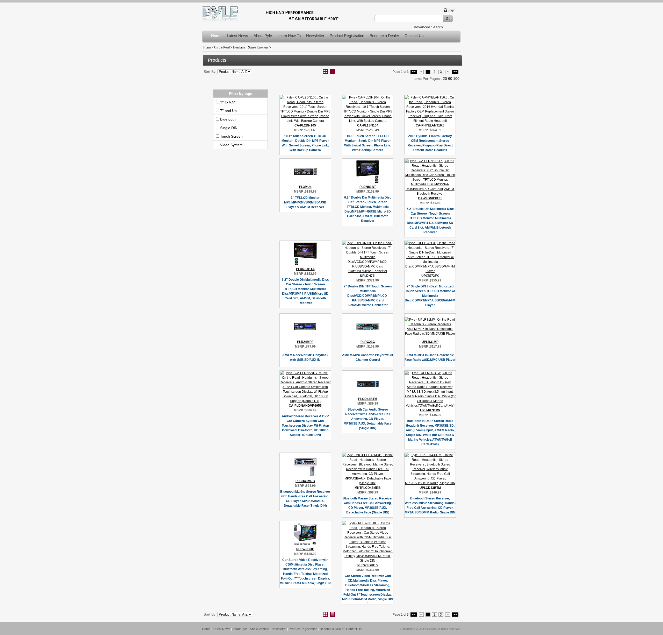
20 (445, 78)
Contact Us (414, 35)
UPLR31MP (430, 342)
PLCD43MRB (305, 481)
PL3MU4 (305, 187)
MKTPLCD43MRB (368, 488)
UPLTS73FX (430, 276)
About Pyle (263, 35)
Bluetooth (228, 119)
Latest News (237, 35)
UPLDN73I (367, 276)
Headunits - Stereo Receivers (251, 47)
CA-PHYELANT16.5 (430, 125)
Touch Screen (231, 136)
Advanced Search (428, 27)
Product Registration (347, 35)
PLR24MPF (305, 342)
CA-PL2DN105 (305, 125)
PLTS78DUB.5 (367, 565)
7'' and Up (228, 111)
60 (450, 78)
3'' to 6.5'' (228, 102)
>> (455, 72)
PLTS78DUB (305, 549)
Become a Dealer (384, 35)
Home (216, 35)
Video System (231, 145)
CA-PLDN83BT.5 (430, 198)
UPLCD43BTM (430, 488)
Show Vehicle (259, 629)
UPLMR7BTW (430, 410)
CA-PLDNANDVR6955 (305, 405)
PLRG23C (368, 342)
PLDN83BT (367, 187)
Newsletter (315, 35)
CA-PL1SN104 (367, 125)
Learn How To (289, 35)
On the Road (222, 47)
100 (456, 78)
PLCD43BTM (367, 399)
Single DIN (228, 128)
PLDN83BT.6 (305, 269)
